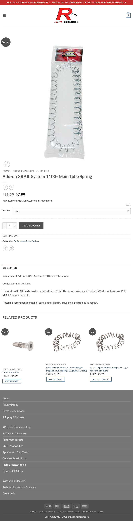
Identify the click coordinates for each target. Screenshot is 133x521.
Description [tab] (9, 268)
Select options (101, 379)
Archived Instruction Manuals (19, 487)
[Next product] (5, 187)
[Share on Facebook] (5, 248)
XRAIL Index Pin (10, 372)
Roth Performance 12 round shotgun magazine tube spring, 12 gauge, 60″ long (66, 369)
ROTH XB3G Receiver (14, 433)
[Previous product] (11, 187)
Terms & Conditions (13, 410)
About (6, 398)
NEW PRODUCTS (12, 470)
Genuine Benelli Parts (14, 458)
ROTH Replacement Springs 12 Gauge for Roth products (109, 369)
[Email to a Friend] (11, 248)
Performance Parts (24, 171)
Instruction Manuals (13, 480)
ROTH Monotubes (12, 445)
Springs (44, 171)
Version (6, 210)
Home (5, 171)
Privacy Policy (10, 404)
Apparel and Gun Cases (15, 452)
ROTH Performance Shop (16, 426)
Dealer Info (8, 493)
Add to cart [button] (12, 381)
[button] (4, 15)
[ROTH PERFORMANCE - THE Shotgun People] (66, 15)
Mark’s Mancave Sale (14, 464)
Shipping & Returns (13, 417)
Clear (128, 205)
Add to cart (31, 225)
